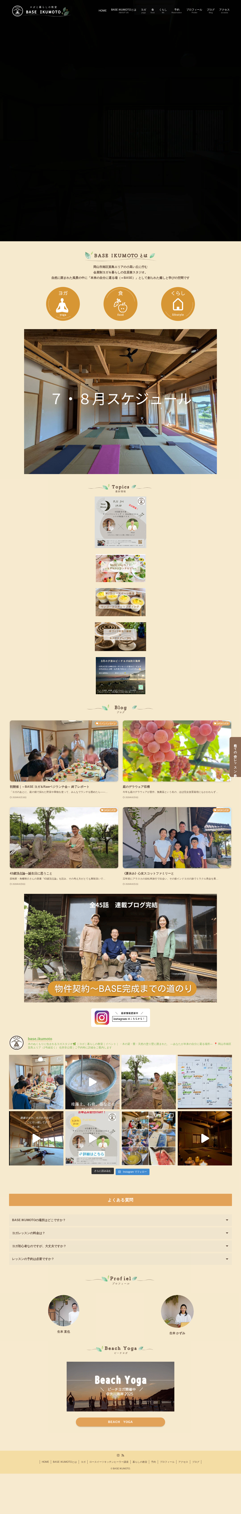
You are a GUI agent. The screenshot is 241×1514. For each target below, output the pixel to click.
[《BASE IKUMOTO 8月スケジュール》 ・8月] (205, 1082)
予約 (153, 1461)
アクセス (183, 1461)
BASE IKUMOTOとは (65, 1461)
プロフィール (167, 1461)
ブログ (195, 1461)
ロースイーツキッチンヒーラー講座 (109, 1461)
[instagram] (118, 1455)
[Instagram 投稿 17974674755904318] (92, 1138)
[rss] (122, 1455)
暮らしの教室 (140, 1461)
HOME (45, 1461)
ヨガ (83, 1461)
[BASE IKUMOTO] (41, 10)
